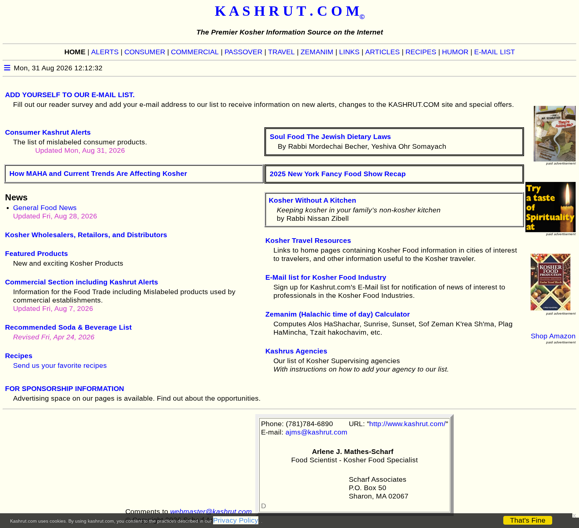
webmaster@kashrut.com (211, 512)
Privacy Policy (235, 520)
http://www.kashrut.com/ (407, 424)
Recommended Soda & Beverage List (68, 327)
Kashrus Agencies (296, 351)
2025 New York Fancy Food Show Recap (338, 174)
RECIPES (420, 52)
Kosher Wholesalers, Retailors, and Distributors (86, 235)
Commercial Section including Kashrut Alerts (81, 282)
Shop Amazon (553, 336)
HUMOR (455, 52)
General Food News (55, 212)
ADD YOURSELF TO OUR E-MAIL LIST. (70, 95)
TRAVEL (281, 52)
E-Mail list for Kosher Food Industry (325, 277)
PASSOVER (243, 52)
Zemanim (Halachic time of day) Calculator (337, 314)
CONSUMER (144, 52)
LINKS (349, 52)
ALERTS (105, 52)
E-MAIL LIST (494, 52)
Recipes (19, 356)
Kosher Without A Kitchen (312, 200)
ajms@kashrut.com (316, 432)
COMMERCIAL (195, 52)
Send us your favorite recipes (60, 365)
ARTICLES (382, 52)
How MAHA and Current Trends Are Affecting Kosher (98, 174)
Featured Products (36, 254)
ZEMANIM (317, 52)
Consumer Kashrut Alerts (48, 132)
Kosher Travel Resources (308, 241)
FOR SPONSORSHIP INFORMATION (64, 389)
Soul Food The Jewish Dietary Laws (330, 137)
